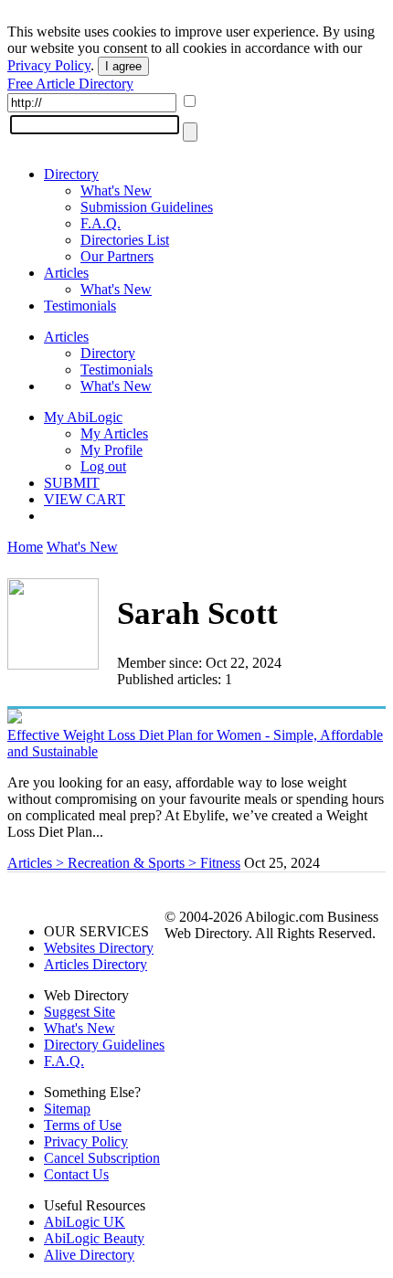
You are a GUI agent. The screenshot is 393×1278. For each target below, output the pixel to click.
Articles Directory (95, 964)
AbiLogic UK (84, 1222)
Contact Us (76, 1174)
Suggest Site (79, 1011)
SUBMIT (72, 483)
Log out (103, 466)
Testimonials (80, 305)
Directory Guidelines (104, 1044)
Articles (66, 272)
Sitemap (67, 1108)
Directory (71, 174)
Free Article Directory (70, 83)
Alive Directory (89, 1254)
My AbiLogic (83, 417)
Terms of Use (83, 1125)
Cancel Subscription (102, 1158)
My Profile (111, 450)
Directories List (124, 240)
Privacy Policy (48, 65)
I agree (123, 66)
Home (25, 547)
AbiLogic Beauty (94, 1238)
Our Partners (117, 256)
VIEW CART (84, 499)
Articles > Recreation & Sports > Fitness (123, 863)
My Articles (114, 433)
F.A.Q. (100, 223)
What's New (116, 190)
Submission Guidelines (146, 207)
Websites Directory (99, 948)
